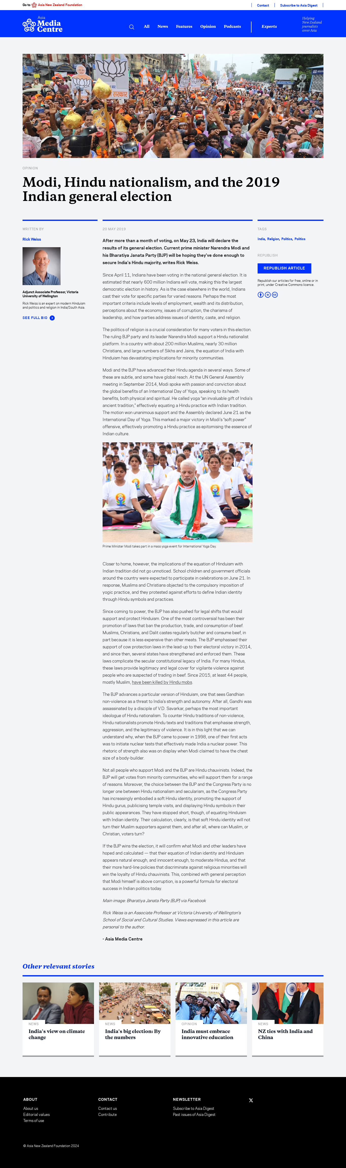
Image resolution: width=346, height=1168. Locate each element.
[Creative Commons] (290, 295)
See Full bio (35, 317)
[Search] (132, 27)
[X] (251, 1100)
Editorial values (36, 1114)
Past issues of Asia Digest (194, 1114)
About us (30, 1108)
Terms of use (33, 1120)
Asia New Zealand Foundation (60, 5)
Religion (273, 239)
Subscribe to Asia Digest (298, 5)
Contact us (107, 1108)
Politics (286, 239)
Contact (263, 5)
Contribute (107, 1114)
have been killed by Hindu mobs (162, 682)
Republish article (284, 268)
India (261, 239)
